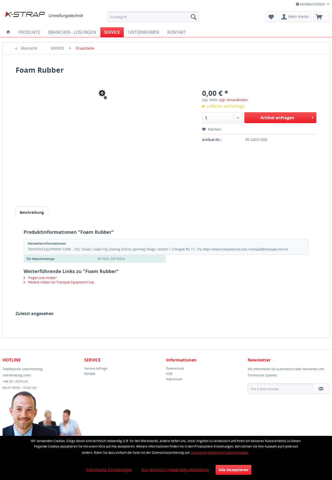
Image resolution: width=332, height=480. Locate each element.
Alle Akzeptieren (233, 469)
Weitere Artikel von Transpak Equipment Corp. (61, 282)
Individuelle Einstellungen (109, 469)
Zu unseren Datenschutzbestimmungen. (220, 452)
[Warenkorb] (321, 17)
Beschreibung (32, 212)
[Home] (8, 32)
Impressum (174, 379)
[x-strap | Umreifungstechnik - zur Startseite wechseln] (44, 18)
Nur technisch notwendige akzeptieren (175, 469)
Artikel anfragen (277, 118)
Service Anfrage (95, 368)
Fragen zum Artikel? (42, 278)
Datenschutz (175, 368)
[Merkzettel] (271, 17)
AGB (169, 373)
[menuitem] (153, 17)
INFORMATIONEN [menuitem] (312, 4)
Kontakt (89, 373)
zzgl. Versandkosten (233, 100)
